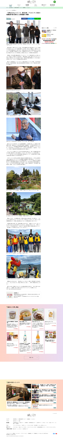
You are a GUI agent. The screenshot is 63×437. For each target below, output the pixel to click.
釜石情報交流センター (32, 422)
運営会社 (14, 433)
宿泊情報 (26, 422)
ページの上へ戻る (55, 413)
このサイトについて (9, 433)
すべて (7, 7)
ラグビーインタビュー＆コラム (51, 427)
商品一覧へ (31, 357)
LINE (37, 18)
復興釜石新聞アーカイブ (18, 7)
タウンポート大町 (30, 425)
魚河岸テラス (39, 422)
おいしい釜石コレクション (43, 425)
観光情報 (7, 422)
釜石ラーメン (24, 425)
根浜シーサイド (52, 422)
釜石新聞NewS (11, 7)
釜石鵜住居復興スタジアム (41, 427)
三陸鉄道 (17, 423)
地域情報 (24, 7)
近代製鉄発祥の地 (15, 422)
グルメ (7, 425)
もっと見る (55, 27)
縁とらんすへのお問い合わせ (44, 433)
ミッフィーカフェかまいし (17, 425)
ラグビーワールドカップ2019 (32, 427)
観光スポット (22, 422)
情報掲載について (30, 433)
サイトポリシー (18, 433)
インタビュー (28, 7)
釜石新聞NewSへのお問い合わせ (11, 434)
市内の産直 (35, 425)
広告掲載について (36, 433)
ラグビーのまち (15, 427)
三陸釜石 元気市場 (9, 428)
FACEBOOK (24, 18)
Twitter (31, 18)
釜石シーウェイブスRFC (22, 427)
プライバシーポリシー (24, 433)
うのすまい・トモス (45, 422)
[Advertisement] (49, 19)
